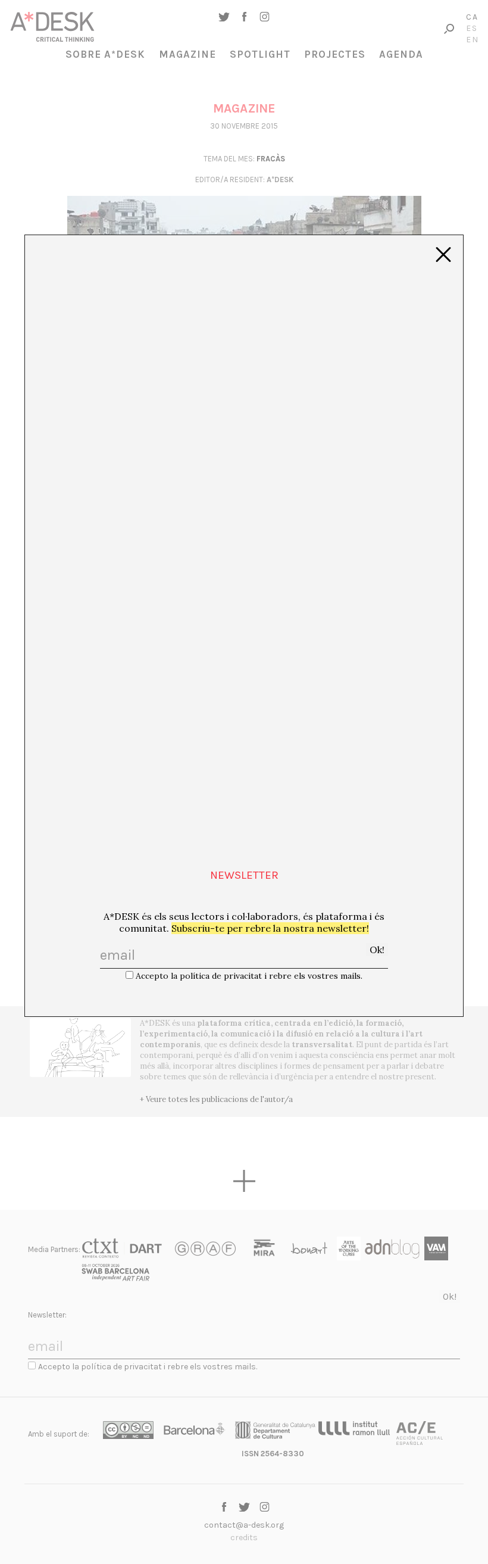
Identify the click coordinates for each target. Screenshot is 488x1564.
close (443, 255)
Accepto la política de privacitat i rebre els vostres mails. (249, 975)
